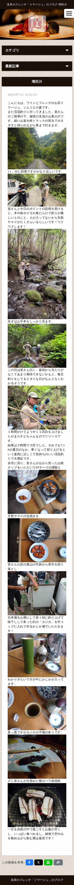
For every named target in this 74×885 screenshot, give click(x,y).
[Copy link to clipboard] (58, 862)
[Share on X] (38, 862)
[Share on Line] (48, 862)
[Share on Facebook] (29, 862)
